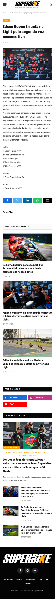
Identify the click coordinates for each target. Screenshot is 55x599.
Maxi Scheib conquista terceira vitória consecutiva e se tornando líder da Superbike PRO (36, 529)
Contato (27, 583)
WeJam (40, 590)
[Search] (50, 4)
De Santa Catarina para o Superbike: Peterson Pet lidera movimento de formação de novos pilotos (23, 268)
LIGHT (6, 20)
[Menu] (4, 4)
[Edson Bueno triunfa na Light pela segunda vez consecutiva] (27, 64)
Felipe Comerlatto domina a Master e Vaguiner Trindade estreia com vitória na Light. (26, 364)
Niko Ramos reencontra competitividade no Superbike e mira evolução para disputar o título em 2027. (35, 492)
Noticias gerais (11, 448)
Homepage (8, 579)
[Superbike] (27, 4)
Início (4, 13)
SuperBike (8, 212)
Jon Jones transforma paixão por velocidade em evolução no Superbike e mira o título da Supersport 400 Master (27, 465)
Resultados (43, 579)
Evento (19, 579)
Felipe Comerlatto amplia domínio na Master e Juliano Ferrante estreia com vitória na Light (27, 316)
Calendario (30, 579)
